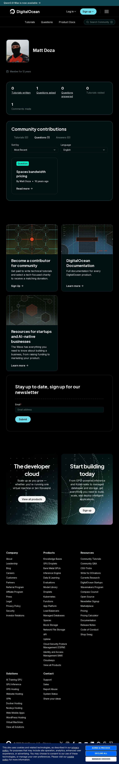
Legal (9, 601)
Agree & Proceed (101, 748)
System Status (50, 693)
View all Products (52, 665)
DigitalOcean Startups (92, 582)
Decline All (101, 753)
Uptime (47, 639)
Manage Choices (101, 759)
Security (10, 610)
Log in (70, 11)
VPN (8, 698)
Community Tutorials (91, 559)
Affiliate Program (14, 591)
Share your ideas (52, 698)
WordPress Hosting (16, 717)
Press (9, 596)
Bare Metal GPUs (52, 568)
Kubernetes (49, 596)
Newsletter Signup (90, 601)
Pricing (84, 610)
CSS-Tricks (86, 568)
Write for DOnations (91, 573)
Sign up (87, 11)
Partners (10, 582)
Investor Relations (15, 615)
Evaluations (49, 582)
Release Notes (88, 625)
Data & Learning (51, 577)
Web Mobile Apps (15, 712)
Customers (11, 577)
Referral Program (15, 587)
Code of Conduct (89, 629)
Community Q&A (89, 563)
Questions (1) (42, 137)
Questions (47, 22)
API (45, 634)
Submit (23, 419)
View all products (32, 499)
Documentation (88, 620)
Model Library (50, 587)
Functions (48, 601)
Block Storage (50, 625)
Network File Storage (54, 629)
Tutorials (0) (21, 137)
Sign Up (15, 285)
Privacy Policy (13, 606)
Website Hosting (14, 693)
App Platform (50, 606)
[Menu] (106, 11)
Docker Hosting (14, 703)
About (9, 559)
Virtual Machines (14, 722)
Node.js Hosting (14, 708)
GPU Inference (13, 684)
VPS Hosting (12, 689)
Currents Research (90, 577)
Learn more (73, 285)
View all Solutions (15, 727)
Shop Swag (86, 634)
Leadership (12, 563)
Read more (23, 188)
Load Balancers (51, 610)
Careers (10, 573)
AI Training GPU (14, 679)
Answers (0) (63, 137)
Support (47, 679)
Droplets (47, 591)
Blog (8, 568)
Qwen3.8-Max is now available (20, 3)
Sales (46, 684)
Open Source (87, 596)
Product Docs (67, 22)
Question (23, 163)
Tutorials (30, 22)
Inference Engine (52, 573)
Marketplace (87, 606)
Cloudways (49, 660)
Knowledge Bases (52, 559)
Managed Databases (54, 615)
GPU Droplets (50, 563)
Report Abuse (50, 689)
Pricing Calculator (89, 615)
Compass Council (89, 591)
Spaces (47, 620)
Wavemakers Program (92, 587)
